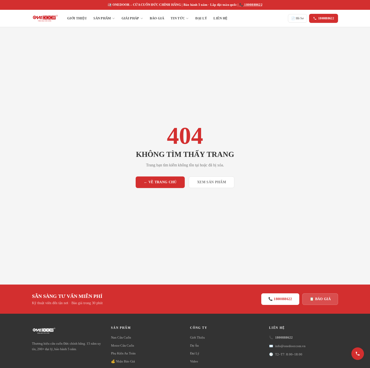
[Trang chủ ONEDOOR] (45, 18)
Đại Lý (201, 18)
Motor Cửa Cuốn (122, 345)
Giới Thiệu (77, 18)
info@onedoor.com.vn (287, 346)
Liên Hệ (220, 18)
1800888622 (326, 18)
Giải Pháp (130, 18)
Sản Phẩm (102, 18)
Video (194, 361)
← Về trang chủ (160, 182)
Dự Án (194, 345)
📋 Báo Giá (320, 299)
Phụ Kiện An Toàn (123, 353)
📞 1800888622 (251, 5)
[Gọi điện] (357, 353)
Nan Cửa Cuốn (121, 337)
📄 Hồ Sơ (297, 18)
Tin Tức (178, 18)
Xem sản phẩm (211, 182)
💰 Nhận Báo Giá (123, 361)
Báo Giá (157, 18)
